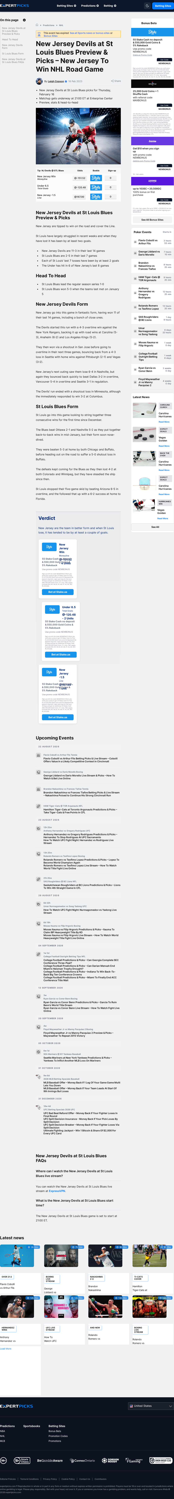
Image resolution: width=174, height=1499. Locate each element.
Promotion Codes (58, 1436)
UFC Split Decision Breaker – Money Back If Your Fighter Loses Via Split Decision (81, 1126)
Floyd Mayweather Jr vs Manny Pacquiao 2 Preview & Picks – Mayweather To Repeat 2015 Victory (78, 1034)
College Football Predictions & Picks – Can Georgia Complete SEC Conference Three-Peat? (81, 961)
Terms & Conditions (29, 1479)
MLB (2, 1440)
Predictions (88, 5)
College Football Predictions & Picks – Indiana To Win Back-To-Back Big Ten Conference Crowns (80, 973)
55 (165, 243)
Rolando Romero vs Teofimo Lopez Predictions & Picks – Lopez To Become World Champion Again (81, 861)
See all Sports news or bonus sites (90, 32)
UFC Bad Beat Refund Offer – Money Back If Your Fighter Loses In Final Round (81, 1114)
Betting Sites (65, 5)
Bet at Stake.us (57, 592)
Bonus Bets (55, 1431)
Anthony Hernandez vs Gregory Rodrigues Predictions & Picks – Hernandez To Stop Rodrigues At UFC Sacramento (80, 836)
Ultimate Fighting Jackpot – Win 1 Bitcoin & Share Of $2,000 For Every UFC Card (80, 1132)
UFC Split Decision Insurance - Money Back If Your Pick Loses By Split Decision (81, 1120)
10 (166, 254)
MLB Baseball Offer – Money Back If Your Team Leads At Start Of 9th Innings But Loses (80, 1090)
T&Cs (161, 75)
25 (165, 267)
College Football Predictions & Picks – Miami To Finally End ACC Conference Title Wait (80, 979)
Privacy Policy (50, 1479)
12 (164, 291)
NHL (2, 1436)
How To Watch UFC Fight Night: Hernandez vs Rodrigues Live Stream (79, 841)
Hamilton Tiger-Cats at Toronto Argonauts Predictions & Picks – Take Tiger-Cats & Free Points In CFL (80, 811)
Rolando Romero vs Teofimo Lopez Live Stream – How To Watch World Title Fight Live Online (80, 867)
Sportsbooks (31, 1426)
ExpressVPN (57, 1191)
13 (164, 306)
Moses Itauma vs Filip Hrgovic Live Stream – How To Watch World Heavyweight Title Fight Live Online (81, 937)
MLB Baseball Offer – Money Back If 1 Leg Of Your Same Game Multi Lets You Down (82, 1084)
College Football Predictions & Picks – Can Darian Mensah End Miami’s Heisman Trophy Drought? (79, 967)
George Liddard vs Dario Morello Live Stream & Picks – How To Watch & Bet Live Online (79, 777)
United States (143, 1405)
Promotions (55, 1440)
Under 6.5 (43, 187)
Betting (108, 5)
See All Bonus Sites (152, 219)
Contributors (100, 1479)
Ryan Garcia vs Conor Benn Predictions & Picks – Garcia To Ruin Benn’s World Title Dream (80, 1004)
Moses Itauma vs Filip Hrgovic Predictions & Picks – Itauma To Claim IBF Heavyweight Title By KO (79, 931)
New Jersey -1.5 (46, 196)
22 (164, 332)
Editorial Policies (8, 1479)
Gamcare (157, 1489)
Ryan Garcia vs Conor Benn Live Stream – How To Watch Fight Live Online (81, 1009)
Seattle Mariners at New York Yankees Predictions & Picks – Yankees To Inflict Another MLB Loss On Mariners (78, 1059)
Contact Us (84, 1479)
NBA (2, 1431)
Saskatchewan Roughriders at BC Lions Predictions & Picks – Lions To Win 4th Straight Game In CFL (82, 886)
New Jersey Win (46, 177)
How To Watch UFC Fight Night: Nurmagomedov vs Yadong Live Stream (80, 911)
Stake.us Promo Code (142, 55)
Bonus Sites (51, 35)
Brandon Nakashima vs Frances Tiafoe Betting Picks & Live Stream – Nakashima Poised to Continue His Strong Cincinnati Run (82, 794)
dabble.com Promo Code (144, 161)
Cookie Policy (68, 1479)
